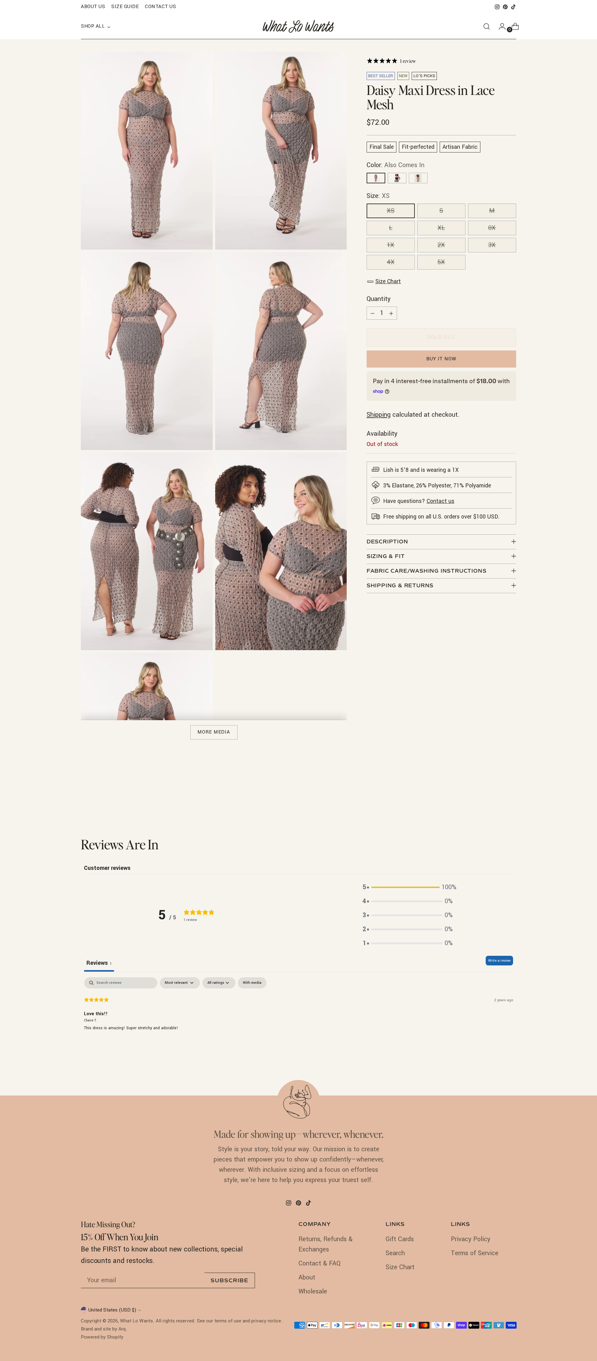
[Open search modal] (486, 26)
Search (395, 1253)
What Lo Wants (136, 1320)
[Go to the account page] (499, 26)
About (306, 1277)
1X (390, 245)
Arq (122, 1329)
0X (492, 227)
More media (213, 732)
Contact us (440, 501)
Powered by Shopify (102, 1337)
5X (441, 262)
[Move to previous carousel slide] (496, 803)
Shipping (379, 414)
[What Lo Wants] (298, 26)
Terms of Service (474, 1253)
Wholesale (312, 1291)
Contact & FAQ (319, 1263)
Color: (395, 165)
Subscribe (229, 1280)
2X (441, 245)
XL (441, 227)
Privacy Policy (470, 1239)
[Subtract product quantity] (372, 313)
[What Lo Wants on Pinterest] (505, 7)
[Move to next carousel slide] (511, 803)
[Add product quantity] (391, 313)
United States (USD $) (112, 1310)
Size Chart (388, 281)
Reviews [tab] (99, 963)
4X (391, 262)
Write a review (499, 960)
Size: (378, 195)
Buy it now (441, 358)
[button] (408, 887)
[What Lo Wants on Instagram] (497, 7)
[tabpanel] (298, 1017)
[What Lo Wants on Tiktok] (513, 7)
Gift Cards (400, 1239)
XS (391, 210)
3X (492, 245)
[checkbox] (252, 982)
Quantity (379, 298)
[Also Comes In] (376, 178)
